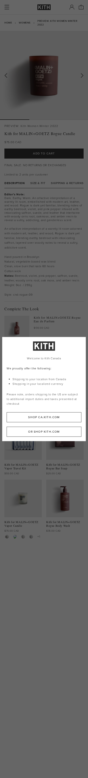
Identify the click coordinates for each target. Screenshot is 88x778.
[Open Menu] (6, 7)
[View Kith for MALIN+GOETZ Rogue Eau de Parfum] (16, 328)
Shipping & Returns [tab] (67, 183)
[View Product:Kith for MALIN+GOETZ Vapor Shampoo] (15, 537)
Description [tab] (14, 183)
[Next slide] (82, 75)
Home (8, 23)
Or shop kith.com (44, 431)
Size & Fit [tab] (37, 183)
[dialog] (44, 389)
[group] (44, 75)
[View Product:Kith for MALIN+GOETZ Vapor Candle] (7, 537)
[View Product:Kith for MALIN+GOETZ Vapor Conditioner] (23, 537)
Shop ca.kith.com (44, 417)
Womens (25, 23)
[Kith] (44, 7)
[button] (44, 119)
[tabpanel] (44, 245)
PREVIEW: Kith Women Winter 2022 (57, 22)
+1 (38, 536)
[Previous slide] (6, 75)
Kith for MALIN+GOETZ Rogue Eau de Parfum (57, 319)
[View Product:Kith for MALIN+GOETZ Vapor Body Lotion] (31, 537)
